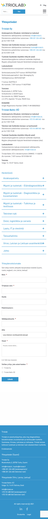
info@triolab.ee (36, 116)
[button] (24, 178)
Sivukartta (21, 514)
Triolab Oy (7, 368)
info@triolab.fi (36, 35)
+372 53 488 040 (35, 119)
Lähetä (10, 379)
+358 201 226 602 (35, 50)
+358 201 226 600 (35, 38)
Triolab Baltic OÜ (9, 372)
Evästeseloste (7, 449)
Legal (29, 514)
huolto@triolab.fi (37, 47)
